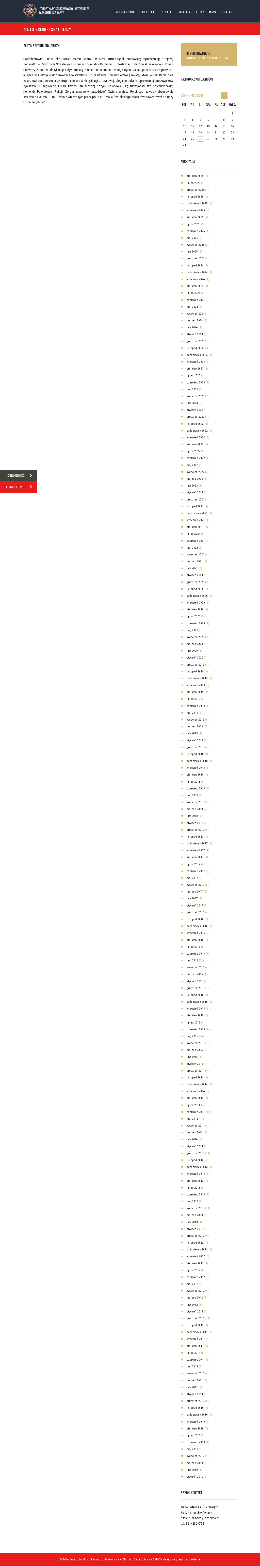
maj (192, 238)
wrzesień (196, 210)
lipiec (193, 183)
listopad (195, 196)
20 (208, 132)
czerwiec (196, 231)
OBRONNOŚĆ (16, 475)
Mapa (213, 12)
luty (192, 251)
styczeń (195, 334)
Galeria (185, 12)
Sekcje (167, 12)
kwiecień (195, 244)
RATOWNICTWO (14, 487)
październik (197, 203)
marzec (195, 320)
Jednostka (147, 12)
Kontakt (228, 12)
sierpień (192, 95)
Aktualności (125, 12)
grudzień (195, 189)
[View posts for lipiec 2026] (224, 95)
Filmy (200, 12)
